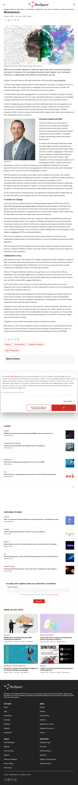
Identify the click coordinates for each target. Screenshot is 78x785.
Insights (7, 635)
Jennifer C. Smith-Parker (26, 641)
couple (28, 280)
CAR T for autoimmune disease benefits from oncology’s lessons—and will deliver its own (31, 519)
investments (58, 151)
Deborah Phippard (8, 521)
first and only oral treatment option (24, 206)
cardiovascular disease (12, 443)
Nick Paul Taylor (8, 571)
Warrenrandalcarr (37, 66)
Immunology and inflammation (14, 666)
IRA (34, 170)
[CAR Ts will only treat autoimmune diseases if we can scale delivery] (70, 533)
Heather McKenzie (8, 435)
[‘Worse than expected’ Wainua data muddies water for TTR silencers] (70, 447)
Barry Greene (27, 16)
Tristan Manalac (24, 672)
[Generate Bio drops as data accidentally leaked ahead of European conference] (57, 623)
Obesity (6, 541)
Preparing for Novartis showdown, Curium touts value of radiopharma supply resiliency (30, 569)
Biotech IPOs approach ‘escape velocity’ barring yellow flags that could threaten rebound (31, 556)
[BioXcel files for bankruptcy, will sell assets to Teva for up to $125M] (70, 463)
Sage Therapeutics (12, 350)
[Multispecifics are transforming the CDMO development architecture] (21, 623)
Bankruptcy (8, 459)
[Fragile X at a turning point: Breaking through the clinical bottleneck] (57, 654)
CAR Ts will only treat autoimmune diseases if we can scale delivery (24, 531)
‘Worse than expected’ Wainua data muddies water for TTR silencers (24, 445)
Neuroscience (20, 344)
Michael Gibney (8, 464)
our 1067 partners (14, 376)
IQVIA (28, 274)
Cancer (6, 431)
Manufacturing (9, 566)
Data (16, 97)
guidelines (15, 232)
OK (64, 408)
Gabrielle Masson (8, 448)
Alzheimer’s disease (36, 344)
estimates (28, 94)
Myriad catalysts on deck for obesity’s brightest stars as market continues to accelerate (30, 544)
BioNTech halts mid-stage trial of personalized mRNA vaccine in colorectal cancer (28, 433)
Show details (67, 401)
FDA (5, 472)
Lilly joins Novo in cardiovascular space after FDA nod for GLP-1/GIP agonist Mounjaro (30, 474)
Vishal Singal (7, 534)
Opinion (8, 344)
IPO (5, 554)
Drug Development (47, 635)
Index (48, 146)
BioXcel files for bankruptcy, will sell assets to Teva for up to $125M (24, 462)
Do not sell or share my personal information (38, 407)
